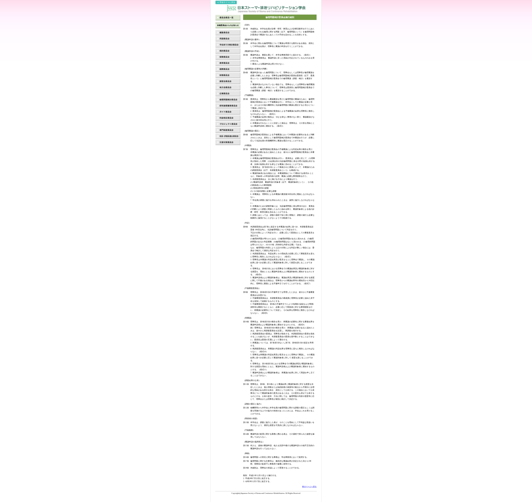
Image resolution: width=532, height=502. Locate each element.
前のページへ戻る (309, 487)
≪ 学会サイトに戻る (226, 2)
